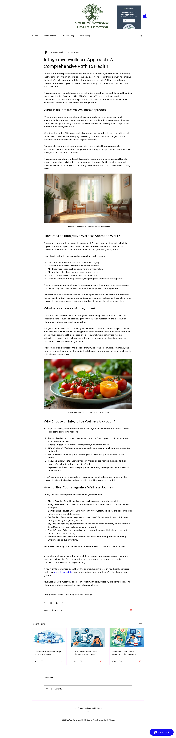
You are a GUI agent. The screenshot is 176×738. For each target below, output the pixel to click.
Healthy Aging (84, 36)
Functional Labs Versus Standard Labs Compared (124, 653)
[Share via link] (62, 603)
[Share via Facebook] (45, 603)
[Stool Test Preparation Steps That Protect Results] (49, 637)
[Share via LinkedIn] (56, 603)
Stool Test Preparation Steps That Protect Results (48, 653)
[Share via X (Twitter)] (51, 603)
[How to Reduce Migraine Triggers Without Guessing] (88, 637)
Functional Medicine (51, 36)
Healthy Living (68, 36)
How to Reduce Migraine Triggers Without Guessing (86, 653)
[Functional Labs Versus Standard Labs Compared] (127, 637)
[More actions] (130, 52)
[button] (145, 15)
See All (141, 623)
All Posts (35, 36)
